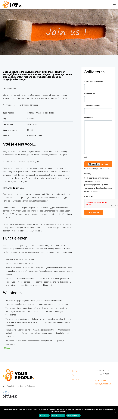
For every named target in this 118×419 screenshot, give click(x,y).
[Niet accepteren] (115, 412)
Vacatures (76, 375)
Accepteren (44, 415)
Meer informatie (73, 415)
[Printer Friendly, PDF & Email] (7, 348)
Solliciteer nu (93, 212)
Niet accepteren (58, 415)
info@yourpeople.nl (103, 384)
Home (74, 371)
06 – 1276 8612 (101, 381)
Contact (75, 379)
